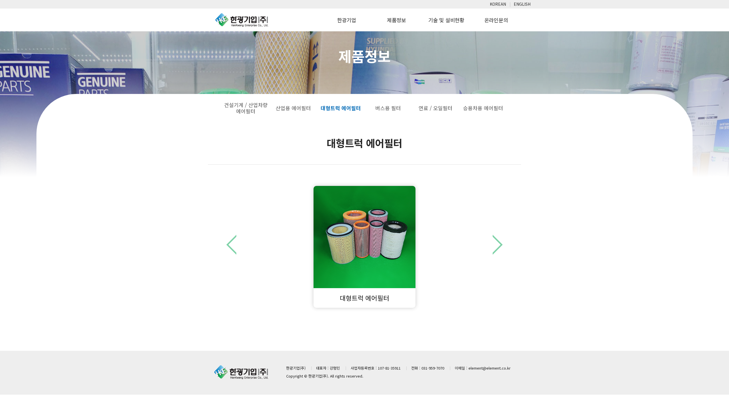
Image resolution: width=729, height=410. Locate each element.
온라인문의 (496, 20)
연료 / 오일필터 (435, 108)
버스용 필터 (388, 108)
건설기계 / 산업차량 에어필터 (246, 108)
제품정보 (396, 20)
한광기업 (346, 20)
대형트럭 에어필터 (341, 108)
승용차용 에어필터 (483, 108)
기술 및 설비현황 (446, 20)
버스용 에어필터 (498, 245)
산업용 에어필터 (293, 108)
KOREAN (498, 4)
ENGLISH (522, 4)
